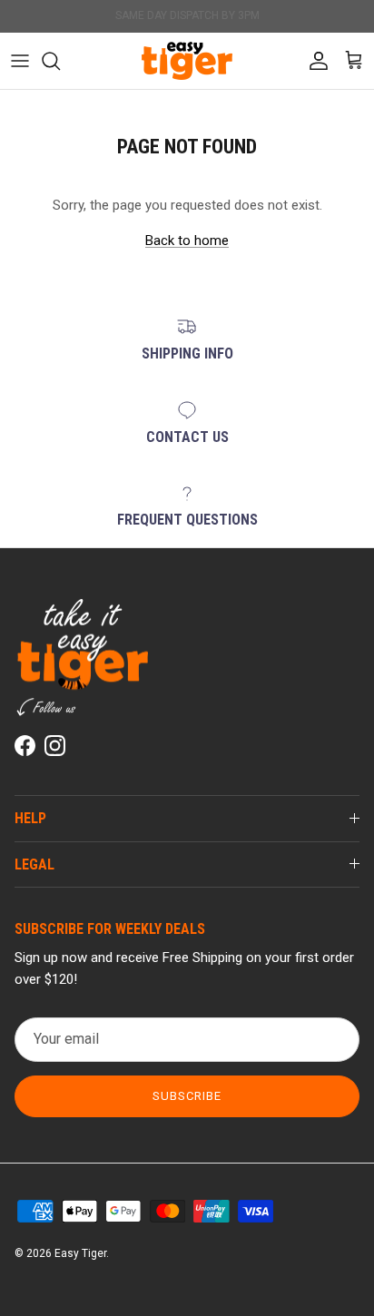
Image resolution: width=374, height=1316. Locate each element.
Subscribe (187, 1096)
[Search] (60, 61)
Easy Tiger (80, 1253)
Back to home (187, 240)
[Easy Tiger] (187, 61)
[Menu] (20, 61)
